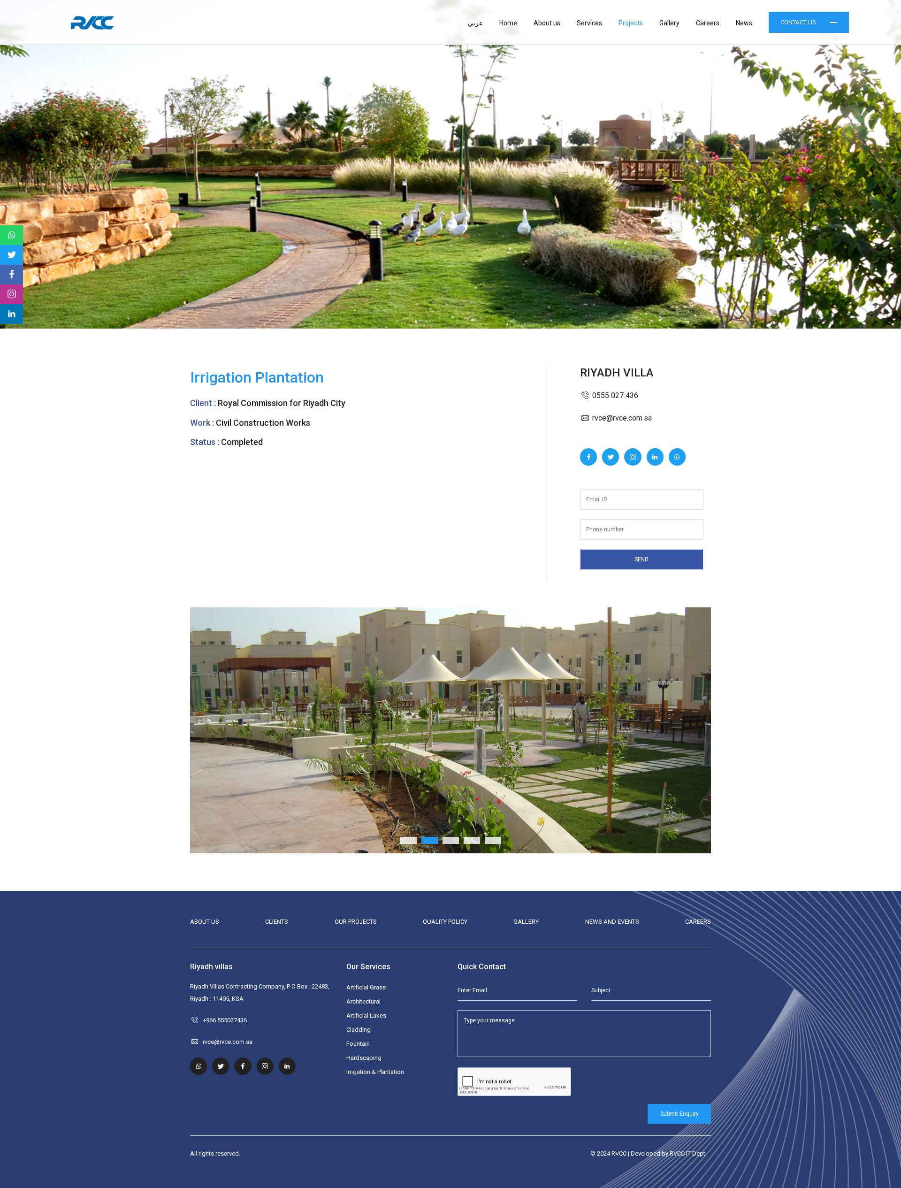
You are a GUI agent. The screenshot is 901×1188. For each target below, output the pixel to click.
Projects (630, 23)
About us (547, 23)
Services (589, 23)
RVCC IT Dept (687, 1153)
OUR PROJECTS (356, 921)
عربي (475, 23)
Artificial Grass (366, 987)
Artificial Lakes (366, 1015)
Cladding (358, 1029)
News (744, 23)
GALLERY (526, 921)
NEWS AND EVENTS (612, 921)
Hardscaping (364, 1057)
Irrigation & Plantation (375, 1071)
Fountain (358, 1043)
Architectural (363, 1001)
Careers (707, 23)
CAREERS (698, 921)
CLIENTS (276, 921)
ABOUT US (204, 921)
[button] (229, 730)
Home (508, 23)
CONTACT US (798, 22)
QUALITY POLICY (445, 921)
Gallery (669, 23)
